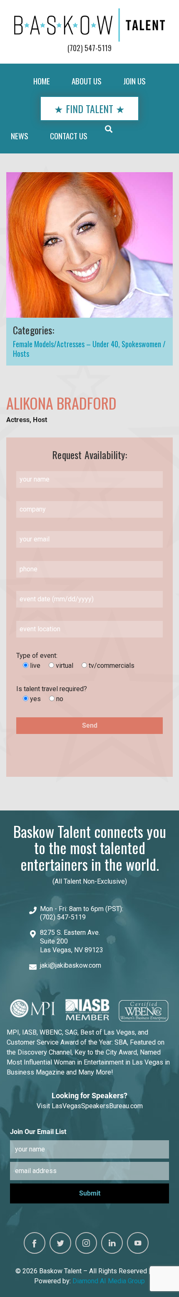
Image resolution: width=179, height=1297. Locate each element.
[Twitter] (60, 1243)
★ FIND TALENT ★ (89, 108)
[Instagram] (86, 1243)
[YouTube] (138, 1243)
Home (41, 81)
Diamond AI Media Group (108, 1281)
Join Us (134, 81)
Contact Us (68, 136)
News (19, 136)
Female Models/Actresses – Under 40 (65, 343)
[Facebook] (35, 1243)
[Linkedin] (112, 1243)
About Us (87, 81)
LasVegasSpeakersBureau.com (97, 1106)
